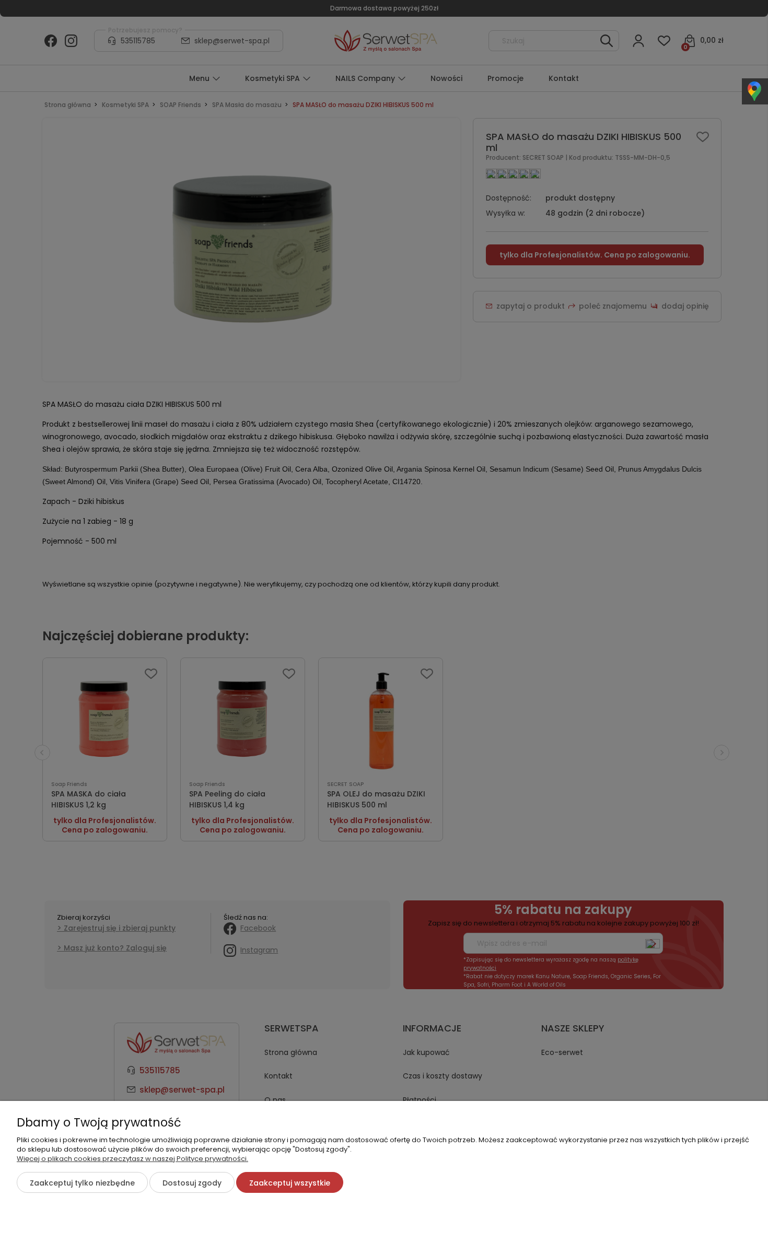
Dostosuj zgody (192, 1183)
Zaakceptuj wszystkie (289, 1183)
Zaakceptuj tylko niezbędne (82, 1183)
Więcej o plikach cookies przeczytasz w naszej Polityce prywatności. (132, 1159)
